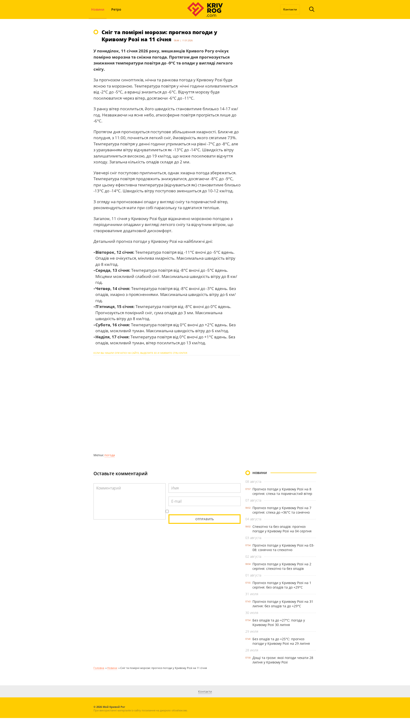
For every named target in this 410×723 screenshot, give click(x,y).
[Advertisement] (167, 404)
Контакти (290, 9)
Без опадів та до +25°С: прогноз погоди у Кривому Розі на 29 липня (281, 641)
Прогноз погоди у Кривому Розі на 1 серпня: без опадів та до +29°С (281, 584)
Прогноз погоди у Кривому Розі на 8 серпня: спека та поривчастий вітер (282, 491)
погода (109, 455)
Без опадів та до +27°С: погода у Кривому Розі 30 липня (278, 622)
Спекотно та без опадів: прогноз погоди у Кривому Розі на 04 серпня (282, 528)
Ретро (116, 9)
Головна (98, 668)
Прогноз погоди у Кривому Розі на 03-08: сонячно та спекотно (283, 547)
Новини (97, 9)
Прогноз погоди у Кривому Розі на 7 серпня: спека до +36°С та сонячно (281, 510)
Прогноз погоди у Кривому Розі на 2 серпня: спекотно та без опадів (281, 566)
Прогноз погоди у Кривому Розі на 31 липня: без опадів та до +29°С (282, 603)
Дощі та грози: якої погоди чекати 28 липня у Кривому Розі (282, 659)
